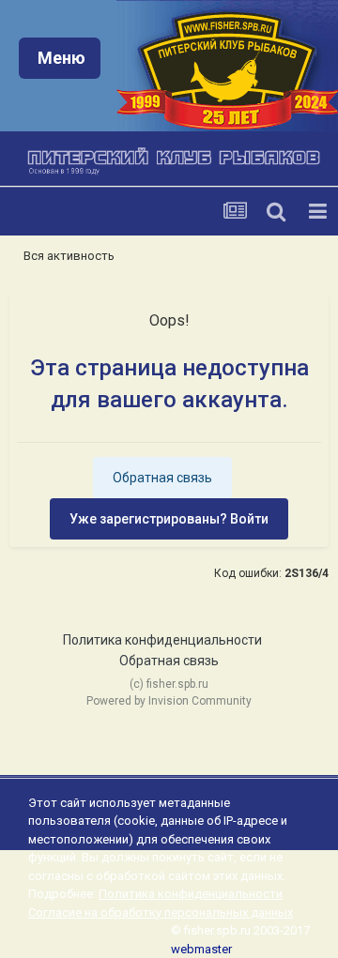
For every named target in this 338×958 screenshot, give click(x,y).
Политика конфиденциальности (162, 639)
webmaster (201, 949)
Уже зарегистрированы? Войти (169, 518)
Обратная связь (162, 477)
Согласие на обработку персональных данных (160, 912)
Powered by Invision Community (169, 700)
